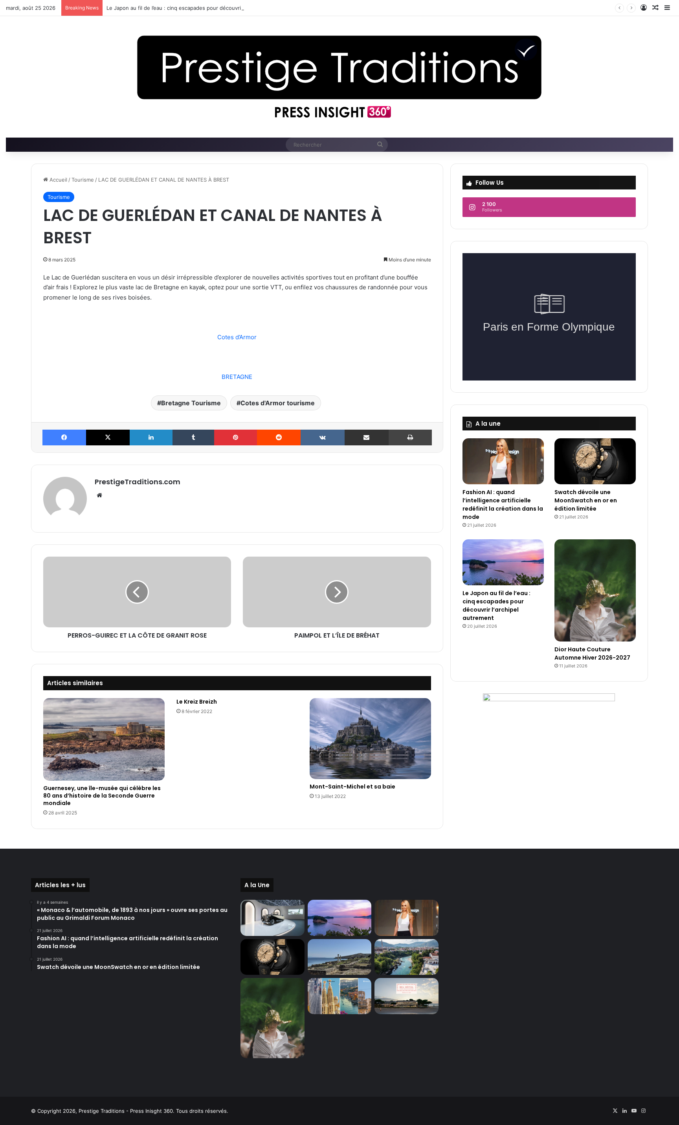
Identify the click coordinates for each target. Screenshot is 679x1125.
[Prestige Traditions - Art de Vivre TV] (339, 77)
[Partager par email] (366, 437)
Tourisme (83, 179)
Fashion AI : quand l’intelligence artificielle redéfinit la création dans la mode (502, 504)
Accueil (57, 179)
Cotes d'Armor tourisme (277, 403)
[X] (108, 437)
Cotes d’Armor (237, 337)
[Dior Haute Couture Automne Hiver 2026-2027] (595, 590)
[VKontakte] (323, 437)
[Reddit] (279, 437)
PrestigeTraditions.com (137, 482)
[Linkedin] (151, 437)
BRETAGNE (237, 377)
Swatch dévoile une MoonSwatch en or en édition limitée (585, 500)
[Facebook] (64, 437)
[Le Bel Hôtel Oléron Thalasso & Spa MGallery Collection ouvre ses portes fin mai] (406, 996)
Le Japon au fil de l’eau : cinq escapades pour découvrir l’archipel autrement (199, 8)
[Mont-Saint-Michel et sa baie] (370, 738)
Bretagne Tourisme (191, 403)
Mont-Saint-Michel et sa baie (352, 786)
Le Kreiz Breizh (196, 702)
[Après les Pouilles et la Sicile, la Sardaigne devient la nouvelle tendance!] (339, 957)
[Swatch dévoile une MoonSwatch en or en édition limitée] (595, 461)
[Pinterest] (235, 437)
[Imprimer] (410, 437)
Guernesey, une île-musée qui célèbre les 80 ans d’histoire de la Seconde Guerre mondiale (102, 795)
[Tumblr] (193, 437)
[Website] (99, 495)
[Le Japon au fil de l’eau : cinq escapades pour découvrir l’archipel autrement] (503, 562)
